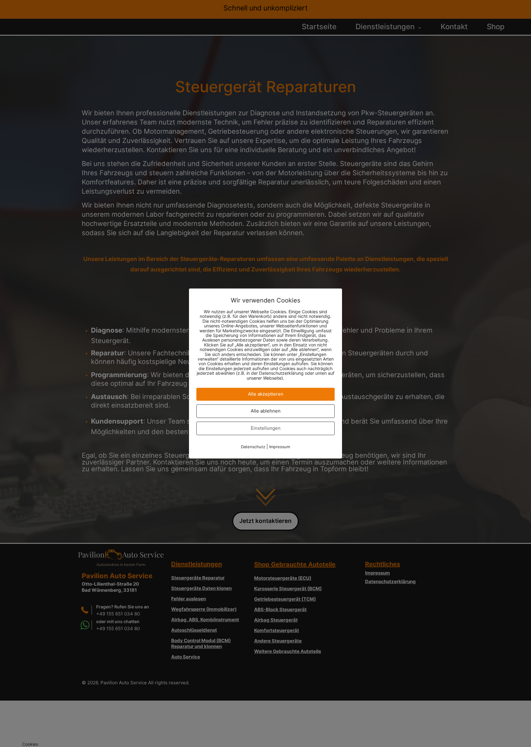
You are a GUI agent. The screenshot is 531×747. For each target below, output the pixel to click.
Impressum (279, 447)
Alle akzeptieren (265, 394)
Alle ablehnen (266, 411)
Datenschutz (253, 447)
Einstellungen (266, 428)
